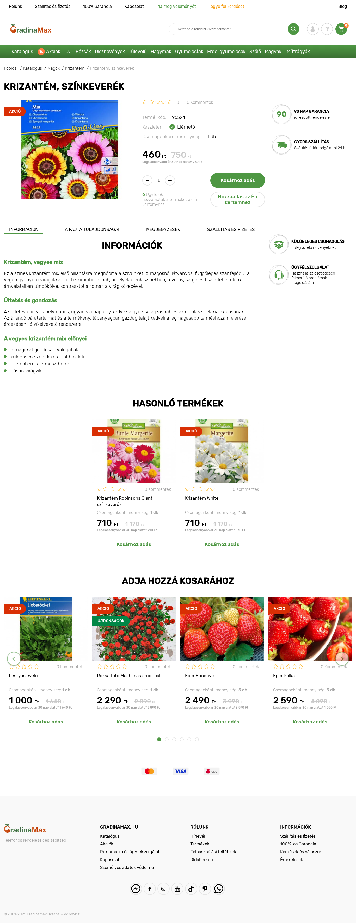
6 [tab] (197, 739)
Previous (14, 659)
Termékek (200, 843)
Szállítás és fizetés (52, 6)
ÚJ (68, 51)
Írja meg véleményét (176, 6)
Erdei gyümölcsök (226, 51)
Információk (23, 229)
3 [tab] (174, 739)
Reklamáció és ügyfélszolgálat (129, 851)
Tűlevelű (138, 51)
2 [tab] (167, 739)
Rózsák (83, 51)
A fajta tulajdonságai (92, 229)
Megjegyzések (163, 229)
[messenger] (136, 889)
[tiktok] (191, 889)
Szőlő (255, 51)
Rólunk (15, 6)
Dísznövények (110, 51)
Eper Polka (284, 675)
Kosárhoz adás (238, 180)
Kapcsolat (134, 6)
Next (342, 659)
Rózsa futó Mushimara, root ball (129, 675)
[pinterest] (205, 889)
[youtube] (177, 889)
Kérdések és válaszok (301, 851)
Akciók (53, 51)
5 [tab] (189, 739)
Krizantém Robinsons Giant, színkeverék (125, 500)
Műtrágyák (298, 51)
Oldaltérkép (201, 859)
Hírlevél (197, 836)
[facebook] (150, 889)
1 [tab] (159, 739)
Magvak (273, 51)
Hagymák (161, 51)
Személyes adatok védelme (127, 867)
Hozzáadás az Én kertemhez (237, 199)
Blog (342, 6)
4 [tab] (182, 739)
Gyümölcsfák (189, 51)
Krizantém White (202, 498)
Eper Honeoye (199, 675)
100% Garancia (97, 6)
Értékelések (291, 859)
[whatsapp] (219, 889)
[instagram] (163, 889)
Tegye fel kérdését (226, 6)
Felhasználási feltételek (213, 851)
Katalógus (22, 51)
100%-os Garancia (298, 843)
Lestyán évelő (23, 675)
